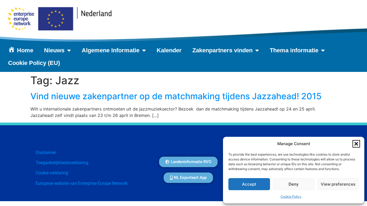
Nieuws (54, 50)
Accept (249, 184)
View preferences (338, 184)
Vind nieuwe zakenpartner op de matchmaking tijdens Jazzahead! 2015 (176, 96)
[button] (356, 143)
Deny (294, 184)
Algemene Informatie (110, 50)
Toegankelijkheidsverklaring (62, 162)
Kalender (169, 50)
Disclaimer (46, 152)
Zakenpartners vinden (222, 50)
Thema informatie (294, 50)
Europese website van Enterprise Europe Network (82, 183)
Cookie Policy (290, 196)
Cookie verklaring (52, 172)
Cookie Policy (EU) (34, 63)
